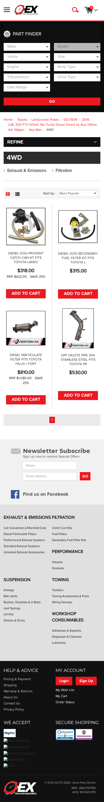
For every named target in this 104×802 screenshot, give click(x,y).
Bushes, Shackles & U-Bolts (22, 602)
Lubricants (59, 643)
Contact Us (12, 703)
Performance (67, 551)
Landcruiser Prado (45, 120)
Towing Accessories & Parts (70, 596)
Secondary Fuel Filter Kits (69, 540)
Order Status (65, 702)
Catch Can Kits (62, 528)
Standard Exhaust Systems (22, 546)
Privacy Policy (14, 709)
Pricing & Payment (17, 679)
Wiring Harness (62, 602)
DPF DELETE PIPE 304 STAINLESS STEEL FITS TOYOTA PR (78, 359)
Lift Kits (9, 614)
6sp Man (35, 130)
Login (64, 680)
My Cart (61, 696)
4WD (50, 130)
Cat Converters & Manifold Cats (25, 528)
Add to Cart (26, 293)
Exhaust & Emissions (26, 170)
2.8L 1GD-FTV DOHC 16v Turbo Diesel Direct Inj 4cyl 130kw (52, 125)
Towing (60, 579)
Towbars (57, 590)
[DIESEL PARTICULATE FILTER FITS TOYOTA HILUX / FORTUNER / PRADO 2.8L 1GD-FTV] (26, 328)
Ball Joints (10, 596)
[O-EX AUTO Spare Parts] (26, 10)
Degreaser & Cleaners (67, 637)
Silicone (57, 562)
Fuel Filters (59, 534)
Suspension (17, 579)
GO (52, 101)
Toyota (22, 120)
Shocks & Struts (14, 620)
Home (8, 120)
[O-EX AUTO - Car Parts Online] (20, 787)
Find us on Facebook (45, 494)
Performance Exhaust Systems (24, 540)
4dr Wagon (16, 130)
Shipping (10, 685)
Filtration (64, 170)
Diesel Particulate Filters (20, 534)
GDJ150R (70, 120)
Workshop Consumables (68, 617)
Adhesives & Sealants (66, 631)
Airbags (9, 590)
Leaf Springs (12, 608)
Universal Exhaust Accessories (24, 552)
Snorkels (58, 568)
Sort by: (49, 193)
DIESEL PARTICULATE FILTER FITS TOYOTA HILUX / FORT (26, 359)
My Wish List (65, 690)
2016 (85, 120)
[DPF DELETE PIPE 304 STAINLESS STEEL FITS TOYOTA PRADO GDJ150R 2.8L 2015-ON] (78, 328)
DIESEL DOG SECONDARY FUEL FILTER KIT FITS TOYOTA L (78, 258)
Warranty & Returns (18, 691)
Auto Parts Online (84, 783)
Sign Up (86, 680)
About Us (11, 697)
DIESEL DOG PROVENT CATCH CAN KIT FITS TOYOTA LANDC (26, 257)
